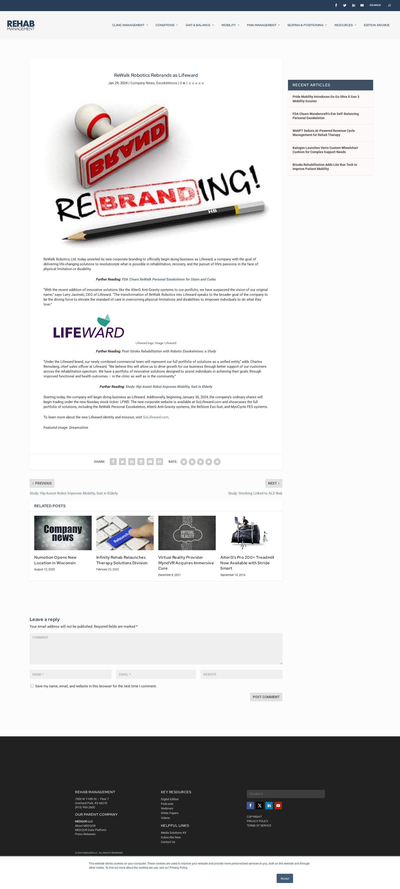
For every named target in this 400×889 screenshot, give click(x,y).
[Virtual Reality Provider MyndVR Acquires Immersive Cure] (187, 533)
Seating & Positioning (305, 25)
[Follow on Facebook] (250, 805)
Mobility (229, 25)
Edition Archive (377, 25)
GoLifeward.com (156, 417)
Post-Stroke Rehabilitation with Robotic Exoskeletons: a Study (169, 351)
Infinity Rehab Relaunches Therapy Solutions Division (122, 560)
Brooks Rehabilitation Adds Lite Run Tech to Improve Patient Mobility (325, 167)
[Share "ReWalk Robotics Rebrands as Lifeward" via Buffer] (141, 461)
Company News (142, 83)
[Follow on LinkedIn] (269, 805)
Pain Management (261, 25)
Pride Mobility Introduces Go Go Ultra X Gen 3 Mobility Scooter (326, 99)
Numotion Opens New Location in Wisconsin (55, 560)
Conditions (165, 25)
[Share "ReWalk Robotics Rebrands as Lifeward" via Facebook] (113, 461)
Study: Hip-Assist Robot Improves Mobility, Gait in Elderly (169, 387)
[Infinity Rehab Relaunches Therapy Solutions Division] (125, 533)
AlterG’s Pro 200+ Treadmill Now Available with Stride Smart (247, 563)
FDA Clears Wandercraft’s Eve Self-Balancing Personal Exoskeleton (326, 116)
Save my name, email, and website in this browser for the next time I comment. (96, 686)
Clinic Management (128, 25)
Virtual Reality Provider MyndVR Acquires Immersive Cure (186, 563)
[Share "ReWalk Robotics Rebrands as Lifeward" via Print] (159, 461)
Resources (343, 25)
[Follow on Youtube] (278, 805)
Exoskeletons (166, 83)
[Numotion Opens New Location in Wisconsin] (63, 533)
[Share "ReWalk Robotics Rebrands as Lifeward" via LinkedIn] (131, 461)
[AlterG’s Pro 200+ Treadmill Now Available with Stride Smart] (249, 533)
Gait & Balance (198, 25)
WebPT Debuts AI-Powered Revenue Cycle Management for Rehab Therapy (324, 133)
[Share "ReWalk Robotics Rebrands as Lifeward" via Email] (150, 461)
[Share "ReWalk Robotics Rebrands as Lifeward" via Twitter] (122, 461)
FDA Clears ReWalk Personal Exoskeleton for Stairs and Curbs (169, 279)
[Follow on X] (259, 805)
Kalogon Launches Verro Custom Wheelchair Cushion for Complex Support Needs (325, 150)
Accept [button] (285, 878)
